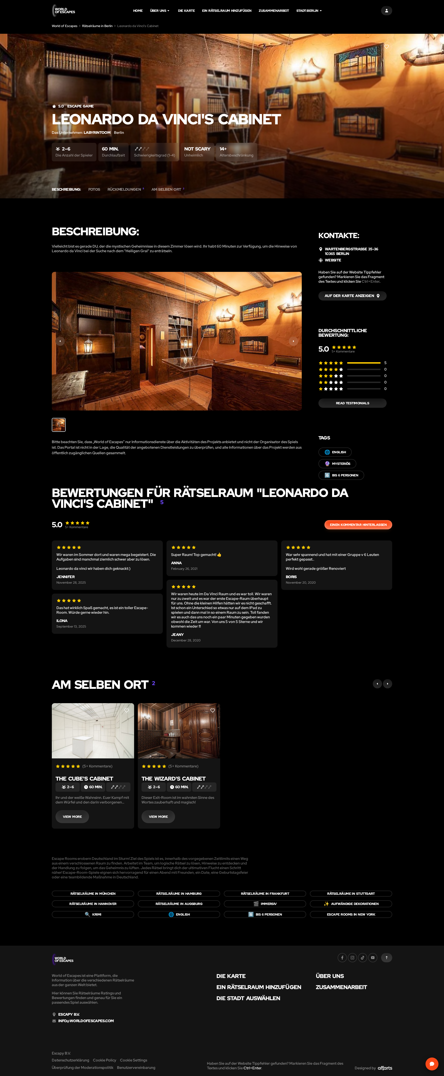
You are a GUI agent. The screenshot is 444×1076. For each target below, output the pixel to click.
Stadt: (307, 11)
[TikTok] (362, 957)
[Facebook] (342, 957)
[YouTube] (372, 957)
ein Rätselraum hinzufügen (226, 10)
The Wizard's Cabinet (174, 778)
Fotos (94, 189)
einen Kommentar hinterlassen (358, 525)
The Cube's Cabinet (84, 778)
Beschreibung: (66, 189)
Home (138, 10)
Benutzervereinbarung (136, 1067)
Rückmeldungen (126, 189)
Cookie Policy (104, 1060)
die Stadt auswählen (248, 998)
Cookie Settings (133, 1060)
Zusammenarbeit (274, 10)
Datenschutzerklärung (70, 1060)
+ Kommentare (343, 351)
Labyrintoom (97, 132)
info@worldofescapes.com (86, 1021)
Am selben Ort (167, 189)
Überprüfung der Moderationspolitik (82, 1067)
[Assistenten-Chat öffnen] (432, 1064)
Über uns (158, 11)
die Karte (186, 10)
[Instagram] (352, 957)
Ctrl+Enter (370, 281)
